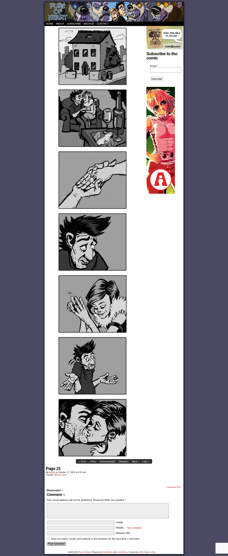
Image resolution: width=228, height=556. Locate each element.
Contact (103, 23)
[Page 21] (95, 456)
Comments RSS (173, 487)
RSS (141, 552)
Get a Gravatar (134, 528)
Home (49, 23)
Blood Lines (60, 475)
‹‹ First (82, 461)
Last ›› (146, 461)
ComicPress (122, 552)
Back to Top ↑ (151, 552)
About (60, 23)
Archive (88, 23)
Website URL (123, 533)
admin (52, 472)
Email (154, 65)
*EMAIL (128, 527)
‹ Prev (92, 461)
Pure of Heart (114, 12)
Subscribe (74, 23)
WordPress (108, 552)
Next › (135, 461)
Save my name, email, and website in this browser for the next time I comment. (95, 538)
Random (123, 461)
